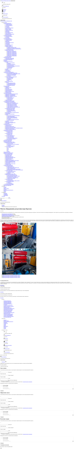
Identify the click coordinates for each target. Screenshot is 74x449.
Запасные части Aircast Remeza (11, 74)
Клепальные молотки (8, 89)
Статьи (5, 191)
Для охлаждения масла (10, 120)
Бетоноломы (7, 88)
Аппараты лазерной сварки (9, 183)
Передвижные (7, 31)
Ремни (8, 80)
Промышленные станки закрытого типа (13, 167)
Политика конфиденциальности (8, 321)
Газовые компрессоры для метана (12, 104)
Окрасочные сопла (10, 99)
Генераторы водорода (8, 125)
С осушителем (7, 44)
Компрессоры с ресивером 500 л (12, 55)
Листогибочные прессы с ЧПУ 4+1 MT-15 (13, 180)
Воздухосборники (8, 71)
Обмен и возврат (6, 188)
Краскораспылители (8, 90)
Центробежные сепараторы (11, 64)
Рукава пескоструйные (10, 137)
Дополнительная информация (12, 380)
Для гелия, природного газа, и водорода (13, 144)
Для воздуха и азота (10, 143)
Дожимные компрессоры (9, 30)
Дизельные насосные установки (8, 152)
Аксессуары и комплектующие (10, 135)
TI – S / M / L (9, 147)
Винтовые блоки (9, 79)
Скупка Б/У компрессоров (7, 141)
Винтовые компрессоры (7, 23)
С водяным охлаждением (11, 145)
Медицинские (7, 41)
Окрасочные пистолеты (10, 97)
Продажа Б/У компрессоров (8, 140)
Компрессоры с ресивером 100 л (12, 52)
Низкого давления (8, 28)
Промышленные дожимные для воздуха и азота (14, 48)
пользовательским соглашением (27, 381)
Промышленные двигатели (11, 84)
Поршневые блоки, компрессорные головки (13, 73)
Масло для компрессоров (9, 81)
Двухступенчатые (8, 33)
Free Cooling (9, 118)
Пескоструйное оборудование (8, 130)
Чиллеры (6, 114)
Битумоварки (7, 123)
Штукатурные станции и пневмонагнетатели (12, 112)
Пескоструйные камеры (8, 133)
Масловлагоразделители (10, 66)
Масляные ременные (8, 56)
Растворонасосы (7, 113)
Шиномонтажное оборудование (10, 108)
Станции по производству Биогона (10, 129)
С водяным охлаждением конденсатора (13, 119)
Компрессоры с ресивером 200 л (12, 53)
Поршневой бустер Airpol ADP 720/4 (7, 214)
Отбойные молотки (8, 87)
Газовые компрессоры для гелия (12, 105)
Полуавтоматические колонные (11, 176)
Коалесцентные (9, 68)
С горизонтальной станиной (11, 171)
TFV (8, 149)
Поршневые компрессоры (7, 38)
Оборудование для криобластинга (10, 122)
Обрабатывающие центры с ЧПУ (10, 173)
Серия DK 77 (9, 182)
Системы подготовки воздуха (8, 61)
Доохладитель (7, 70)
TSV (8, 148)
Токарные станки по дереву (9, 159)
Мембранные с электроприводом (10, 94)
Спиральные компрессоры (7, 35)
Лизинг (5, 325)
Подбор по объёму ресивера (9, 50)
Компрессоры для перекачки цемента (12, 103)
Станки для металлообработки (8, 165)
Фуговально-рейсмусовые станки (10, 163)
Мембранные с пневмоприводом (10, 95)
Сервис (5, 324)
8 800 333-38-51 (5, 13)
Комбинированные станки (9, 156)
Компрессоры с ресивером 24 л (11, 51)
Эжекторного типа (10, 132)
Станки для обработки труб (11, 168)
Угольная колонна (9, 67)
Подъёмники (9, 111)
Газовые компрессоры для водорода (12, 106)
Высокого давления (8, 29)
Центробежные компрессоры (8, 59)
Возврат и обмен (6, 320)
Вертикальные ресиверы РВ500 (6, 216)
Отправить (2, 443)
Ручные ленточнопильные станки (12, 175)
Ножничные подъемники (9, 121)
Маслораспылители (8, 69)
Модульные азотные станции (9, 126)
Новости (5, 190)
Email (9, 378)
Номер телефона (11, 375)
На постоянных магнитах (9, 32)
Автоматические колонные (11, 178)
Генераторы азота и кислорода (8, 309)
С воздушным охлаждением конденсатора (13, 115)
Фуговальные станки (8, 155)
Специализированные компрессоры (9, 312)
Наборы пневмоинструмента (9, 91)
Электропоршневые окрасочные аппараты (11, 93)
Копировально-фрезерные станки (10, 157)
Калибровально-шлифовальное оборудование (12, 160)
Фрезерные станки (8, 164)
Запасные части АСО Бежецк (11, 75)
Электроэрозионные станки (9, 181)
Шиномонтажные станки (11, 109)
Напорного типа (9, 131)
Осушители (5, 60)
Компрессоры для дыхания (11, 107)
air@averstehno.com (8, 335)
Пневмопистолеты (8, 92)
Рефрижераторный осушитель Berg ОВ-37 (8, 215)
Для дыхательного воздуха (9, 146)
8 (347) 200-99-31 (5, 17)
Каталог (6, 22)
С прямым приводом (8, 24)
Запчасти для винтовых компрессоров (11, 76)
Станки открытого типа (10, 166)
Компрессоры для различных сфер (10, 102)
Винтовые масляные (8, 34)
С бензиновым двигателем (9, 49)
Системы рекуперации (8, 139)
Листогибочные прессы (8, 179)
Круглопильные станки (8, 154)
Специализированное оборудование (9, 101)
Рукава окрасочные (10, 98)
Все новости (2, 285)
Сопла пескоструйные (10, 136)
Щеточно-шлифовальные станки (10, 161)
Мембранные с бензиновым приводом (11, 96)
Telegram (4, 10)
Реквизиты (5, 193)
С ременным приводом (8, 36)
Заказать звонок (3, 203)
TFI (7, 150)
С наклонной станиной (10, 172)
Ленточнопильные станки (9, 158)
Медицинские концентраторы (9, 128)
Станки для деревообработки (8, 153)
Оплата (5, 187)
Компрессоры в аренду (7, 313)
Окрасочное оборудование (8, 307)
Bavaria (8, 151)
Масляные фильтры (10, 78)
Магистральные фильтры (11, 62)
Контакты (3, 196)
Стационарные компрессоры (9, 58)
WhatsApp (4, 9)
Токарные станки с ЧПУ (9, 170)
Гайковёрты (7, 86)
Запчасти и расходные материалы (9, 306)
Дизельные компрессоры (7, 57)
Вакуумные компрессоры (7, 185)
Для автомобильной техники (11, 83)
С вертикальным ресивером (9, 42)
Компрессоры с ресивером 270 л (12, 54)
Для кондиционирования (11, 116)
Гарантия (5, 189)
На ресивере (7, 26)
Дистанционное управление (11, 138)
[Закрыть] (0, 422)
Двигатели (7, 82)
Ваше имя (10, 372)
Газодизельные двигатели (11, 85)
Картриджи (9, 63)
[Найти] (9, 198)
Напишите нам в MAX (8, 345)
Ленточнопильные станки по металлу (11, 174)
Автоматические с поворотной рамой (12, 177)
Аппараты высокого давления (9, 100)
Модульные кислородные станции (10, 127)
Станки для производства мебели (9, 184)
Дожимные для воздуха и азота (11, 47)
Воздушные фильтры (10, 77)
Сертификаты (6, 194)
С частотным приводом (8, 25)
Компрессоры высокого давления (10, 142)
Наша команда (6, 195)
